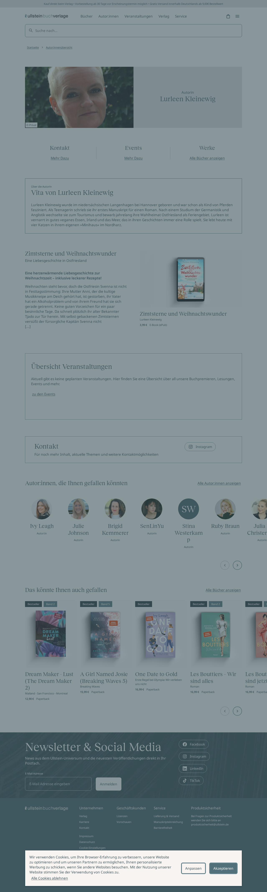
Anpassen (193, 868)
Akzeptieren (223, 868)
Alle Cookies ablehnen (49, 878)
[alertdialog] (133, 868)
